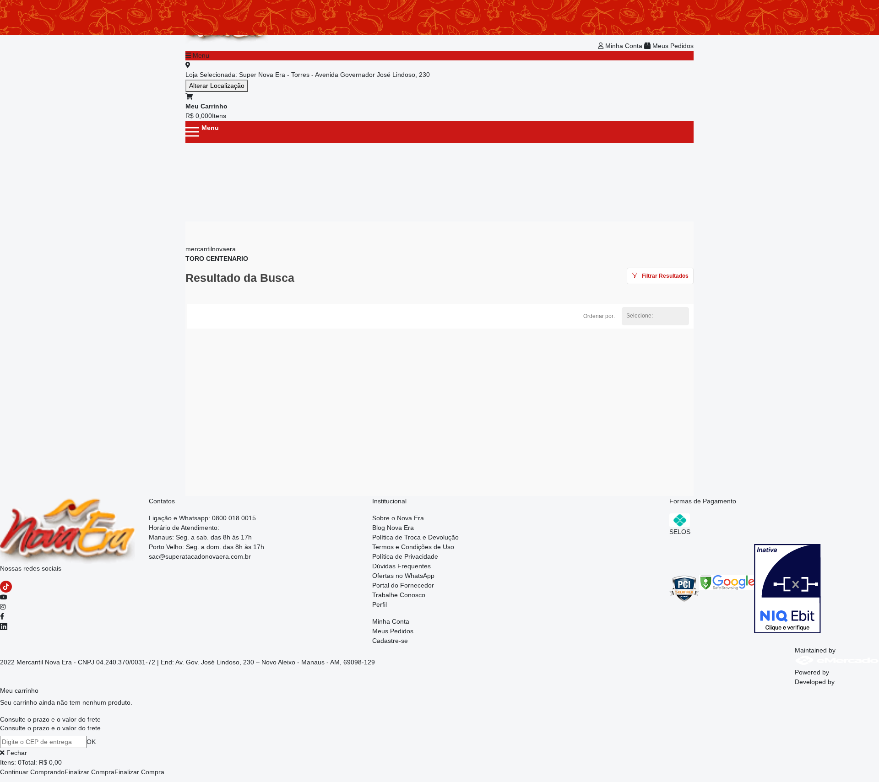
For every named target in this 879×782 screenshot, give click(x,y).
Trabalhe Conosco (398, 595)
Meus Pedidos (672, 45)
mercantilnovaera (210, 249)
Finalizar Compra (89, 772)
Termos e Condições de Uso (413, 546)
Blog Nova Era (393, 527)
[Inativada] (787, 588)
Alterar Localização (216, 85)
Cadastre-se (390, 640)
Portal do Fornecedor (403, 585)
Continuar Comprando (32, 772)
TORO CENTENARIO (216, 258)
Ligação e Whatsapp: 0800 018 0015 (202, 518)
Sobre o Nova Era (398, 518)
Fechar (16, 752)
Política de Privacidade (405, 556)
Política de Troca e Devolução (415, 537)
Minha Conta (623, 45)
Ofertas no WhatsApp (403, 575)
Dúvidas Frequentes (401, 566)
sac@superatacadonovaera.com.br (200, 556)
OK (91, 741)
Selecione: (639, 316)
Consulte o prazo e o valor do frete (50, 719)
